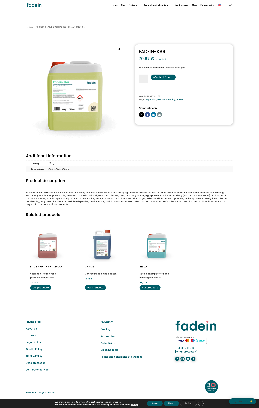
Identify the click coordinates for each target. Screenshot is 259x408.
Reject (171, 403)
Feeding (105, 329)
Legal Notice (33, 342)
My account (206, 5)
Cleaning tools (109, 350)
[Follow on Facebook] (177, 359)
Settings (188, 403)
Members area (181, 5)
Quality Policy (34, 349)
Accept (155, 403)
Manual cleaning (166, 99)
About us (31, 328)
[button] (119, 49)
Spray (180, 99)
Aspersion (150, 99)
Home (115, 5)
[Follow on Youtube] (188, 359)
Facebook (147, 114)
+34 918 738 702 (185, 348)
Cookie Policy (34, 356)
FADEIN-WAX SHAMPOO (46, 266)
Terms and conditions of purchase (121, 356)
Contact (31, 335)
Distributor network (37, 369)
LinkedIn (153, 114)
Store (194, 5)
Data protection (36, 363)
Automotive (107, 336)
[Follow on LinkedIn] (193, 359)
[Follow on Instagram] (182, 359)
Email (159, 114)
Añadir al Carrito (163, 77)
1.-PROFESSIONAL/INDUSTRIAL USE (50, 27)
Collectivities (108, 343)
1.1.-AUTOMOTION (76, 27)
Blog (123, 5)
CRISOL (89, 266)
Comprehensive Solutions (156, 5)
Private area (33, 322)
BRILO (143, 266)
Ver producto (41, 287)
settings (134, 404)
